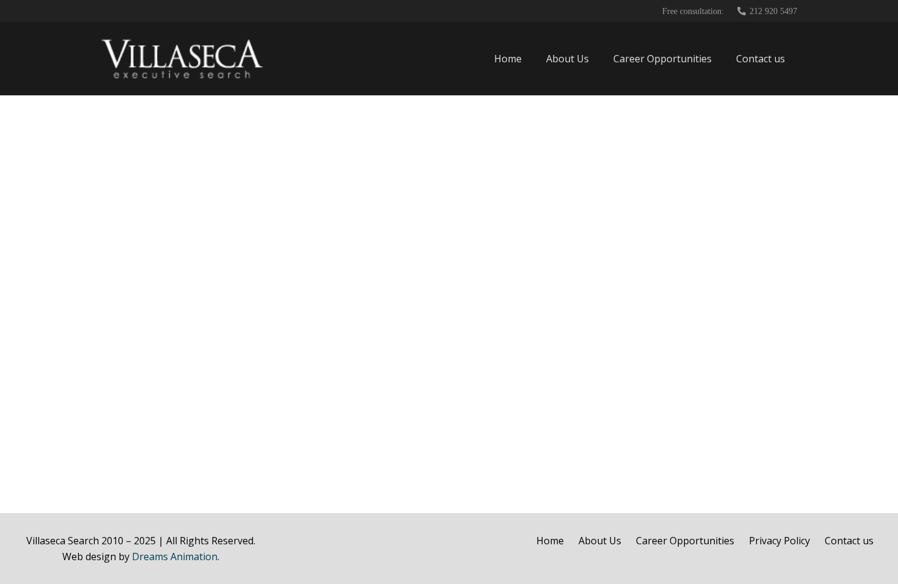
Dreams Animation (174, 556)
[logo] (183, 58)
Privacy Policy (779, 540)
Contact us (849, 540)
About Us (600, 540)
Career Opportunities (685, 540)
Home (550, 540)
